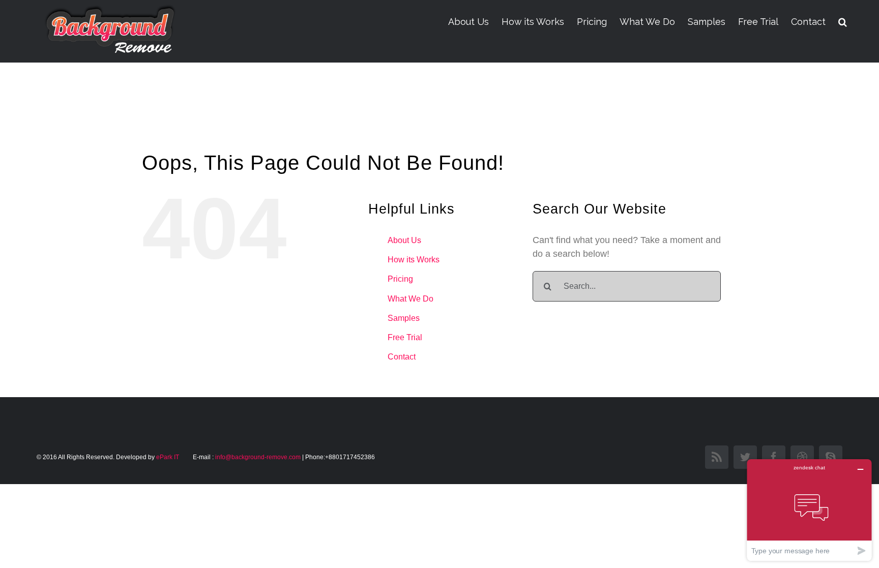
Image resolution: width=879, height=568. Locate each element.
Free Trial (405, 337)
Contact (402, 356)
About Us (404, 240)
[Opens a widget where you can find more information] (809, 509)
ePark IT (168, 457)
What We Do (410, 298)
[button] (842, 22)
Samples (404, 318)
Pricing (400, 279)
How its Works (414, 259)
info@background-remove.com (258, 457)
